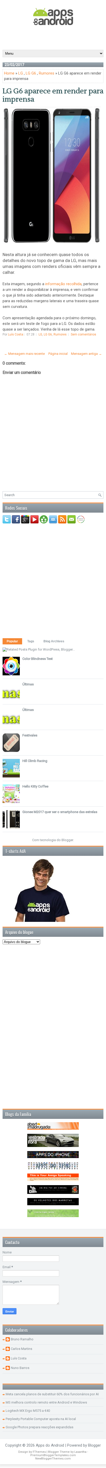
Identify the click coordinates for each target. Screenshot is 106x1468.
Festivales (29, 735)
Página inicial (58, 354)
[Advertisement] (54, 37)
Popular (12, 641)
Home (9, 73)
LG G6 (31, 73)
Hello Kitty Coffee (35, 786)
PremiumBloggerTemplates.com (53, 1455)
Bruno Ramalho (22, 1339)
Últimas (28, 684)
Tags (30, 641)
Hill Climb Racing (34, 761)
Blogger (67, 840)
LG (20, 73)
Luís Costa (18, 1358)
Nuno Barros (20, 1368)
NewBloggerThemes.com (53, 1458)
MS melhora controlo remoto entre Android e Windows (46, 1402)
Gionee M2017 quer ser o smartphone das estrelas (59, 812)
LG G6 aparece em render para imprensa (53, 95)
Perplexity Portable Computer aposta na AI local (41, 1419)
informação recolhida (63, 284)
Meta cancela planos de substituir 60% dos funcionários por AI (52, 1394)
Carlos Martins (21, 1349)
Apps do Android (50, 1445)
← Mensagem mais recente (24, 354)
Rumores (46, 73)
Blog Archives (53, 641)
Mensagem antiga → (86, 354)
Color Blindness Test (37, 659)
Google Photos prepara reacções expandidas (39, 1427)
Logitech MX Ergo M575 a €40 (28, 1411)
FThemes (39, 1452)
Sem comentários (83, 334)
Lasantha (80, 1452)
